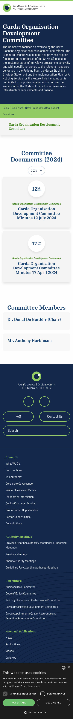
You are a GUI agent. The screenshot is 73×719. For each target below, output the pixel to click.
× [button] (68, 667)
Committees (17, 107)
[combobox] (64, 668)
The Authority (14, 477)
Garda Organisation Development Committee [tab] (34, 127)
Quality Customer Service (21, 503)
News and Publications (21, 631)
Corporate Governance (19, 483)
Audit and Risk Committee (21, 587)
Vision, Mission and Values (21, 490)
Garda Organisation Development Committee (32, 607)
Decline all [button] (53, 702)
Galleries (11, 657)
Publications (13, 644)
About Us (12, 457)
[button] (36, 712)
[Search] (38, 438)
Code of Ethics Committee (21, 593)
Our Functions (14, 470)
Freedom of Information (20, 497)
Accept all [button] (19, 702)
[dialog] (36, 691)
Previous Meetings (17, 554)
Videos (10, 651)
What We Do (13, 463)
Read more (34, 686)
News (9, 637)
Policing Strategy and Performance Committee (33, 600)
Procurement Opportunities (22, 510)
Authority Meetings (19, 536)
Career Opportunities (18, 517)
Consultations (14, 523)
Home (6, 107)
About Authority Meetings (21, 561)
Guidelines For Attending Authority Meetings (32, 567)
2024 (34, 170)
